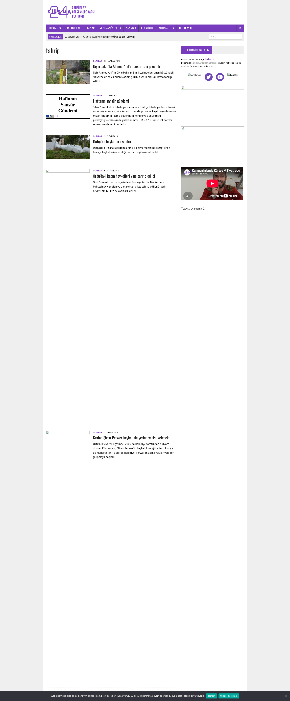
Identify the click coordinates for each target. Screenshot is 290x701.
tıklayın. (209, 59)
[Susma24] (145, 12)
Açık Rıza (185, 66)
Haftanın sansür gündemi (111, 101)
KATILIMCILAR (74, 28)
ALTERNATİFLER (166, 28)
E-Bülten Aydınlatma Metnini (204, 63)
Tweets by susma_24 (193, 208)
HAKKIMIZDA (55, 28)
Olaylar (97, 61)
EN (240, 28)
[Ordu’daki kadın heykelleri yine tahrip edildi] (68, 418)
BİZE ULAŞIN (185, 28)
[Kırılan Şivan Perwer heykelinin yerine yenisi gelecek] (68, 680)
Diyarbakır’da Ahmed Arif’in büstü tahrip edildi (126, 66)
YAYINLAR (131, 28)
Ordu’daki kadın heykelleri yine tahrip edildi (124, 176)
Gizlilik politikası (228, 695)
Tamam (211, 695)
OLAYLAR (90, 28)
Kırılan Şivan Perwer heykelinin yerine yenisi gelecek (131, 438)
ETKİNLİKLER (147, 28)
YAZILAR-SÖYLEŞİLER (110, 28)
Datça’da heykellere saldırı (112, 141)
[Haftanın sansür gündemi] (68, 116)
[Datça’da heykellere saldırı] (68, 157)
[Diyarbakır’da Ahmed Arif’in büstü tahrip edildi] (68, 82)
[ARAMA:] (225, 36)
